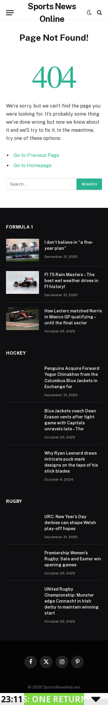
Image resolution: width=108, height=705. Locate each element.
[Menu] (10, 12)
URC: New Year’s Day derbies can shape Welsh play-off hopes (70, 522)
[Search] (99, 12)
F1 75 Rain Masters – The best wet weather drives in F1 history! (71, 280)
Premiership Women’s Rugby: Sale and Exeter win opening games (72, 558)
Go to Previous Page (36, 155)
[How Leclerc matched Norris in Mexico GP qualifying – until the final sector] (22, 318)
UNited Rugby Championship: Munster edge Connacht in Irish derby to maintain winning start (71, 601)
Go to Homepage (33, 165)
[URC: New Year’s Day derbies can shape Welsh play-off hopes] (22, 524)
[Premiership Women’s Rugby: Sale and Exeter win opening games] (22, 560)
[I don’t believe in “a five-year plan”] (22, 250)
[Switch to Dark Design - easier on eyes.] (89, 12)
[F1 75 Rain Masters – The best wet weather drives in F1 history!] (22, 282)
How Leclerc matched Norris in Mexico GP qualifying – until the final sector (73, 316)
